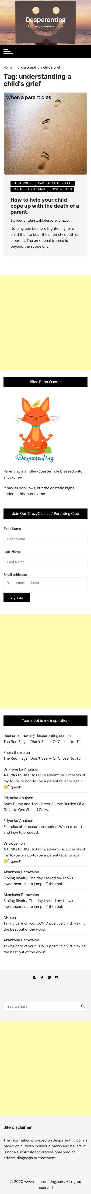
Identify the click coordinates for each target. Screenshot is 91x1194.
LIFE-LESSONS (23, 183)
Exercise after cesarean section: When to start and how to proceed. (43, 829)
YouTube (56, 978)
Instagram (49, 978)
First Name (12, 528)
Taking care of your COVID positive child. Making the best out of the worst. (45, 926)
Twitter (42, 978)
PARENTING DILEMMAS (29, 189)
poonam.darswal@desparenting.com (43, 220)
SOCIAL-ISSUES (61, 189)
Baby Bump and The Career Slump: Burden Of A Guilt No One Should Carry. (44, 806)
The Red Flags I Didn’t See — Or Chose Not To (42, 741)
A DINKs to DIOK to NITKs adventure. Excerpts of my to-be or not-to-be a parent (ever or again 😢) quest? (44, 781)
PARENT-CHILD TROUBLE (55, 183)
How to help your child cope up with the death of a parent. (44, 206)
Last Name (12, 551)
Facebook (35, 978)
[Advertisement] (45, 322)
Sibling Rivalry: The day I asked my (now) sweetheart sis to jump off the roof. (38, 881)
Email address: (15, 574)
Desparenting (45, 19)
